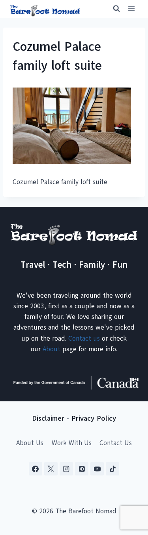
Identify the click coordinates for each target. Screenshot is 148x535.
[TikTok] (112, 468)
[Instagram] (66, 468)
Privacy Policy (93, 418)
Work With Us (72, 442)
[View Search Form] (113, 8)
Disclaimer (48, 418)
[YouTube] (97, 468)
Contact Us (115, 442)
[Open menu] (131, 9)
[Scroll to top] (128, 490)
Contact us (84, 338)
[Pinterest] (81, 468)
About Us (29, 442)
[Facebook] (35, 468)
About (51, 349)
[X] (51, 468)
